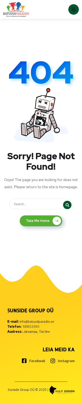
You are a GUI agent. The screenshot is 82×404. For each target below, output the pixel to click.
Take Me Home (38, 221)
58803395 (31, 326)
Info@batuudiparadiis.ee (37, 321)
